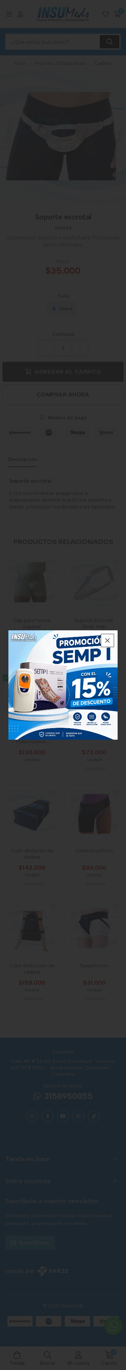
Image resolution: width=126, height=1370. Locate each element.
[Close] (107, 640)
